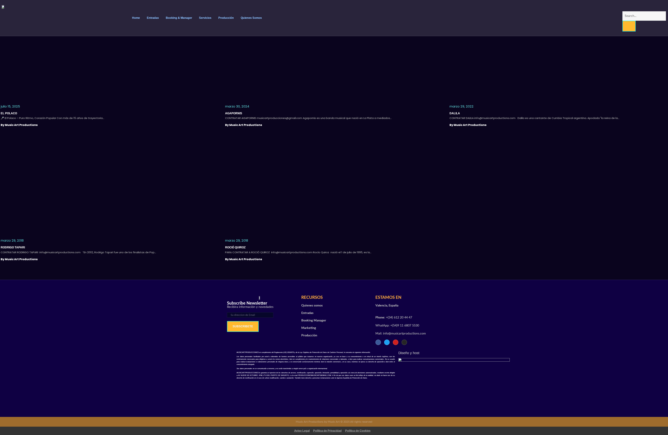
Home (136, 17)
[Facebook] (378, 342)
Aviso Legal (302, 430)
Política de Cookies (358, 430)
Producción (226, 17)
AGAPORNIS (234, 113)
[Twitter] (387, 342)
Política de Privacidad (327, 430)
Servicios (205, 17)
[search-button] (629, 26)
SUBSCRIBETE (243, 326)
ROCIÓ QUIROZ (235, 247)
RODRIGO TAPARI (13, 247)
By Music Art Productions (19, 125)
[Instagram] (404, 342)
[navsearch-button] (624, 8)
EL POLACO (9, 113)
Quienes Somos (251, 17)
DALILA (455, 113)
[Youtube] (395, 342)
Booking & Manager (179, 17)
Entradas (153, 17)
